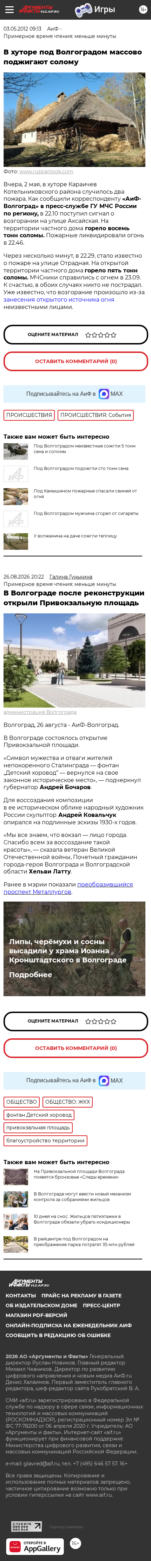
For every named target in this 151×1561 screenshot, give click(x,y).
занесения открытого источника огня (59, 299)
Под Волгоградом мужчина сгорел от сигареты (86, 513)
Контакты (21, 1295)
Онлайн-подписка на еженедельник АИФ (69, 1325)
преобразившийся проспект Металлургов (68, 888)
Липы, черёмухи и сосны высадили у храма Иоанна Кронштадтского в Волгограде (68, 950)
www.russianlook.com (46, 171)
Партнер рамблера (66, 1527)
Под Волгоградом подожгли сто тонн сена (81, 468)
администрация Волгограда (40, 712)
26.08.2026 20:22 (24, 577)
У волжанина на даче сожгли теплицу (75, 535)
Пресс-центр (101, 1305)
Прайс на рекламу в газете (81, 1295)
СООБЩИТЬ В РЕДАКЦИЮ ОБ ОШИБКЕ (58, 1335)
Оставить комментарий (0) (76, 361)
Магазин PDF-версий (36, 1315)
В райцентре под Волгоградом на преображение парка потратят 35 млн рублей (84, 1241)
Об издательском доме (41, 1305)
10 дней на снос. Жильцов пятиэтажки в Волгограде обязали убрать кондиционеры (82, 1219)
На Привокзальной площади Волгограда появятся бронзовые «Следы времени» (79, 1174)
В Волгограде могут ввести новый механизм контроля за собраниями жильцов (82, 1196)
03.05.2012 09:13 (22, 29)
